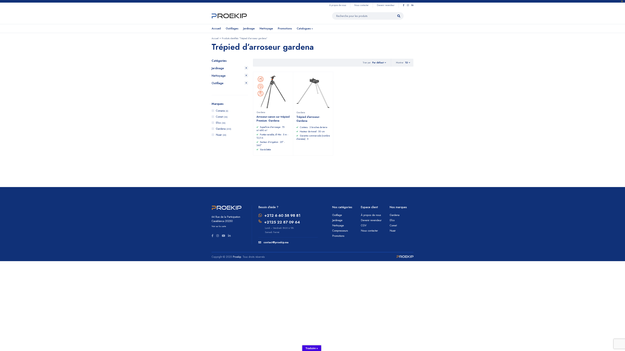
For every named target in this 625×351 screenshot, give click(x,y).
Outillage (217, 83)
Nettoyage (219, 76)
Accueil (215, 38)
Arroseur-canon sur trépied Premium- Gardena (273, 119)
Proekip (237, 257)
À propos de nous (337, 5)
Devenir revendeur (386, 5)
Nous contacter (361, 5)
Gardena (223, 129)
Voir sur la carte (219, 226)
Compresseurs (340, 231)
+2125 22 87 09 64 (282, 222)
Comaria (222, 111)
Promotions (338, 236)
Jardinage (218, 68)
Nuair (221, 135)
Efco (220, 123)
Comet (222, 117)
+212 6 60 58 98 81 (282, 215)
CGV (364, 225)
